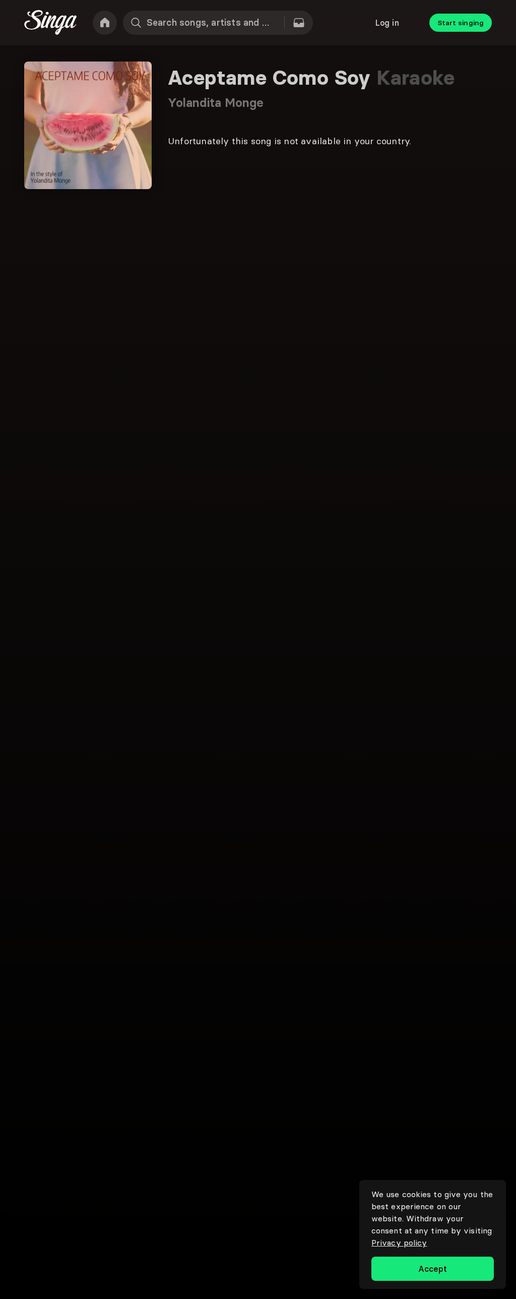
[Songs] (299, 23)
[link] (105, 23)
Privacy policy (399, 1242)
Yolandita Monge (216, 102)
